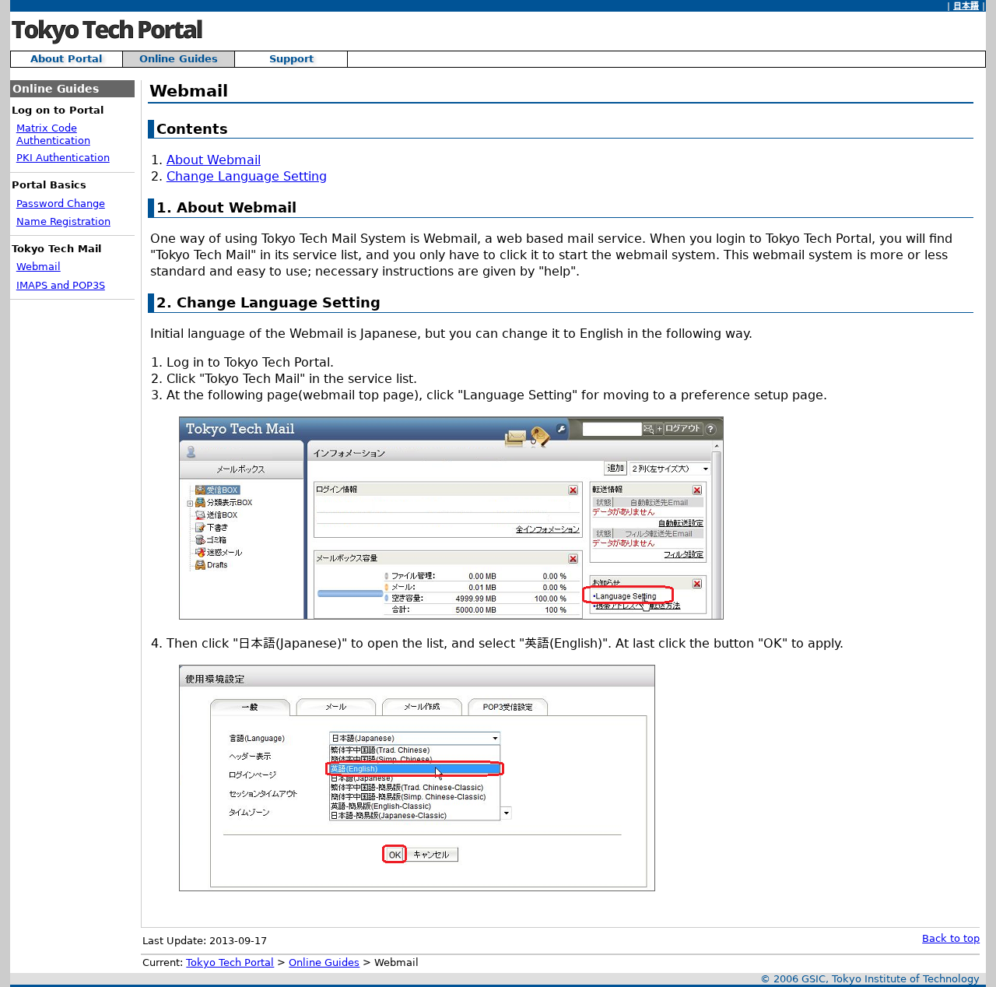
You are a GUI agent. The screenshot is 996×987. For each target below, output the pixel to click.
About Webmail (214, 160)
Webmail (38, 266)
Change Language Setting (247, 176)
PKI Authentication (63, 157)
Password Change (60, 203)
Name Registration (63, 221)
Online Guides (178, 59)
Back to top (951, 938)
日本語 (966, 6)
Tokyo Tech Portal (230, 962)
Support (291, 59)
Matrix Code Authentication (53, 134)
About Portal (66, 59)
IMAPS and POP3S (60, 285)
